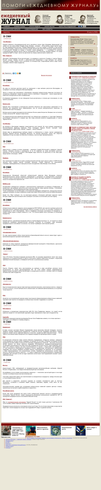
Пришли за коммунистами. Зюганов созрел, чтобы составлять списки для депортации (83, 129)
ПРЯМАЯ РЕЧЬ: (75, 37)
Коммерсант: (6, 327)
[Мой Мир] (20, 73)
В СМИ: (73, 47)
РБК (4, 146)
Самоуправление (31, 29)
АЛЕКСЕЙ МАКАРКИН (88, 78)
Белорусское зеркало (11, 29)
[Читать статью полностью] (83, 43)
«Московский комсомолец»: (11, 241)
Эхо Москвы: (6, 123)
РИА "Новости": (7, 55)
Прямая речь (75, 98)
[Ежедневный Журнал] (15, 23)
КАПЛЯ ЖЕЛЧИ (49, 26)
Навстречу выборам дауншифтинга (16, 445)
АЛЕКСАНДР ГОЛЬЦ (88, 131)
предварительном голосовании (17, 402)
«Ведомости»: (7, 284)
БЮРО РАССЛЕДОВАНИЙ (67, 26)
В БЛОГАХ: (74, 58)
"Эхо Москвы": (7, 41)
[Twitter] (16, 73)
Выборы (7, 32)
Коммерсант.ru (7, 218)
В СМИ (73, 108)
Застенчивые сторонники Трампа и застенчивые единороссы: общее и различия (49, 438)
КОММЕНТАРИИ (19, 26)
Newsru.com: (6, 104)
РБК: (4, 295)
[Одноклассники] (18, 73)
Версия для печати (46, 75)
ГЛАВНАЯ (6, 26)
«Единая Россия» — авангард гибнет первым (18, 439)
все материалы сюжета (90, 206)
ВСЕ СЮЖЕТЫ (47, 29)
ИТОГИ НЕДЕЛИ (34, 26)
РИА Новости (7, 308)
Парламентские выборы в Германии (83, 76)
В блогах (74, 118)
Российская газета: (8, 390)
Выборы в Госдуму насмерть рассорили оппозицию (81, 177)
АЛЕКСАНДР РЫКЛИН (88, 180)
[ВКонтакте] (14, 73)
